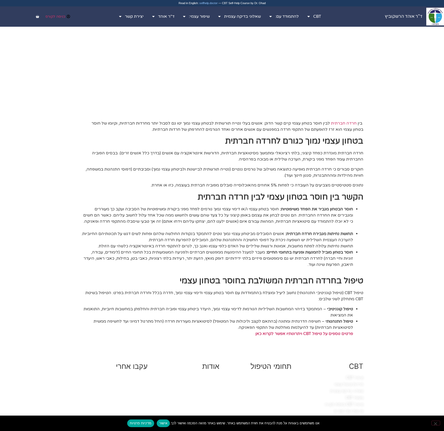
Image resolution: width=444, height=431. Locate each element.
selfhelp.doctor (208, 3)
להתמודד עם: (287, 16)
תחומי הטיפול (271, 366)
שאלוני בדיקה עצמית (242, 16)
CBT (317, 16)
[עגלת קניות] (37, 17)
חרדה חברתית (344, 123)
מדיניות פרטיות (141, 423)
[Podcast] (141, 397)
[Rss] (106, 397)
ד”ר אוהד (166, 16)
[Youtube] (124, 386)
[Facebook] (141, 386)
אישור (163, 423)
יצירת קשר (134, 16)
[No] (435, 423)
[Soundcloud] (124, 397)
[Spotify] (106, 386)
